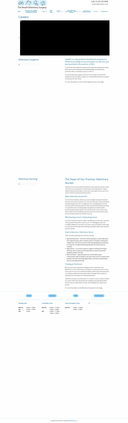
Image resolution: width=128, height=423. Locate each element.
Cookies (29, 295)
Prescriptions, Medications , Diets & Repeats (72, 11)
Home (19, 11)
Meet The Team (51, 11)
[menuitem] (19, 11)
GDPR (75, 295)
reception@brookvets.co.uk (100, 4)
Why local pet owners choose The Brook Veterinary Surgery (31, 11)
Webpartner (74, 421)
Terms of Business (99, 295)
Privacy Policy (52, 295)
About (44, 11)
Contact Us (58, 11)
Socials (96, 11)
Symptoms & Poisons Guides (86, 11)
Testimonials (104, 11)
